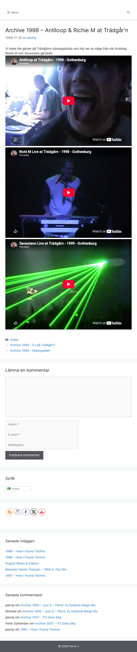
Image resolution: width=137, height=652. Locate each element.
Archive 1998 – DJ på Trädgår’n (32, 345)
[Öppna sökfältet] (128, 12)
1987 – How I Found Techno (25, 575)
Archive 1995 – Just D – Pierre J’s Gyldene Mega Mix (58, 605)
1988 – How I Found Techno (25, 557)
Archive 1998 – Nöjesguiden (30, 350)
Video (14, 339)
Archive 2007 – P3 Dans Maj (41, 617)
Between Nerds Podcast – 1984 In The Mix (36, 569)
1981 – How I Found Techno (40, 629)
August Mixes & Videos (22, 563)
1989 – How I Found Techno (25, 551)
